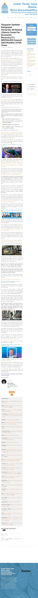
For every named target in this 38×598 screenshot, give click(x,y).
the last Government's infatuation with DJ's (14, 188)
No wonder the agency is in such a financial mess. (10, 279)
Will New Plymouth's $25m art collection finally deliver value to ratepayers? (31, 61)
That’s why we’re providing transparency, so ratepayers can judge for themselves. (12, 229)
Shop (34, 17)
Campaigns (19, 17)
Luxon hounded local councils (7, 99)
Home (8, 17)
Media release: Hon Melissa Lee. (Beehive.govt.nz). (12, 200)
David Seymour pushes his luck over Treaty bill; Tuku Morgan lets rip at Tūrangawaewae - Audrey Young (12, 451)
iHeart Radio (7, 375)
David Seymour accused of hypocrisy (11, 435)
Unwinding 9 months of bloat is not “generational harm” (31, 54)
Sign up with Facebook (32, 86)
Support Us (26, 17)
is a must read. (8, 97)
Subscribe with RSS (32, 94)
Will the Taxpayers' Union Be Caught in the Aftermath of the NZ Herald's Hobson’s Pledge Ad (12, 415)
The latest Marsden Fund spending (12, 419)
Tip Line (23, 17)
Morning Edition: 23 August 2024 (13, 501)
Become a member (31, 41)
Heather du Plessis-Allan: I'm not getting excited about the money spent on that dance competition (12, 519)
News (15, 17)
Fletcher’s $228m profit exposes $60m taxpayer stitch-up (31, 57)
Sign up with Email (32, 84)
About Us (12, 17)
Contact (31, 17)
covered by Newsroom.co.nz (13, 107)
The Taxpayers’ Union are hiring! (11, 442)
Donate (31, 43)
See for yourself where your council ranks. (9, 240)
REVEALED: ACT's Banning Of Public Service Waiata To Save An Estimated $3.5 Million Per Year (31, 65)
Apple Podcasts (19, 373)
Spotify (2, 375)
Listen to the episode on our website (8, 373)
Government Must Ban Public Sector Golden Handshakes (30, 51)
